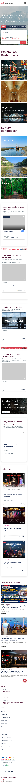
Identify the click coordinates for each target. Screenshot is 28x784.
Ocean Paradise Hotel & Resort (12, 232)
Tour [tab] (9, 26)
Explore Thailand (7, 72)
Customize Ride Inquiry (6, 740)
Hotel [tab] (4, 26)
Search (23, 42)
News (2, 604)
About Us (3, 711)
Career (2, 726)
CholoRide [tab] (23, 26)
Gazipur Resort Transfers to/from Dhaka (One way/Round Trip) (13, 445)
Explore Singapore (7, 115)
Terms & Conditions (5, 717)
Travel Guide (4, 734)
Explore (5, 144)
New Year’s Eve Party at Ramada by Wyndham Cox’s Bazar (14, 529)
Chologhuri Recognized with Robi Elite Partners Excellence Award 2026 (12, 672)
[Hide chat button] (23, 679)
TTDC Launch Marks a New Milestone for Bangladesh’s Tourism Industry (12, 639)
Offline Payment (5, 750)
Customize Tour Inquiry (6, 737)
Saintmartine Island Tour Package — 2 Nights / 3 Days (13, 285)
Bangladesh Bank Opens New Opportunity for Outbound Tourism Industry (13, 606)
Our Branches (4, 714)
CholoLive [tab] (15, 26)
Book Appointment (5, 746)
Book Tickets (6, 412)
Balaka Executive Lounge (10, 333)
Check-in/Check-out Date (11, 37)
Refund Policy (4, 723)
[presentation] (13, 242)
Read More (3, 613)
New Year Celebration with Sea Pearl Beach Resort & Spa (12, 563)
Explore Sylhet (6, 165)
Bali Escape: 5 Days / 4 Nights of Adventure (12, 384)
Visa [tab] (4, 29)
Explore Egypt (6, 92)
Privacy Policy (4, 720)
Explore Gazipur (7, 186)
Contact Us (3, 743)
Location (7, 32)
